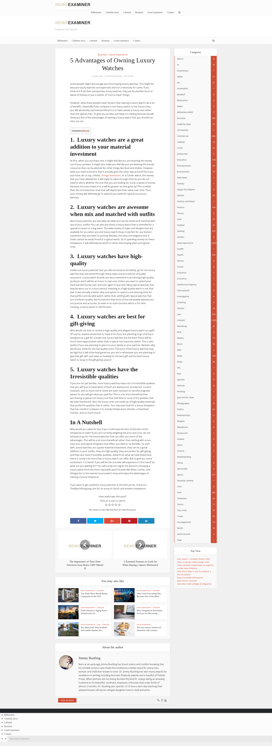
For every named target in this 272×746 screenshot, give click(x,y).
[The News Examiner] (73, 4)
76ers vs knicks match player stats (193, 562)
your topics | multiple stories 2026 (193, 559)
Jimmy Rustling (115, 76)
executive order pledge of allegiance (194, 583)
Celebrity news (112, 12)
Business (139, 12)
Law (98, 624)
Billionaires (96, 12)
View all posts (67, 700)
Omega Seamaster (111, 175)
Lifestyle (127, 12)
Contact (170, 12)
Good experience (155, 12)
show (85, 130)
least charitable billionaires (190, 577)
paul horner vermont (187, 580)
